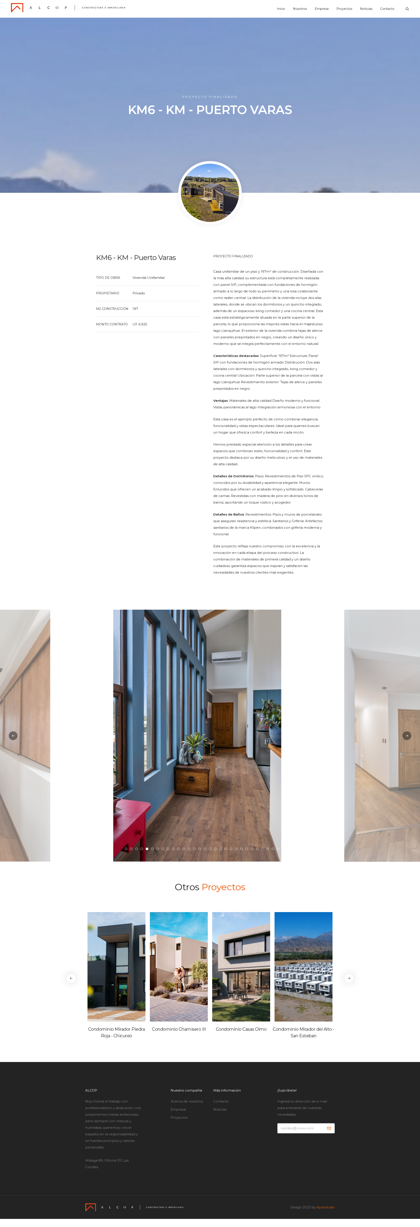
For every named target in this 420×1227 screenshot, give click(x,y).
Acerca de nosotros (187, 1101)
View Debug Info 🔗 (147, 1225)
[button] (126, 849)
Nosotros (300, 9)
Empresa (322, 9)
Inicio (281, 9)
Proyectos (344, 9)
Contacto (387, 9)
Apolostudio (326, 1207)
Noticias (366, 9)
